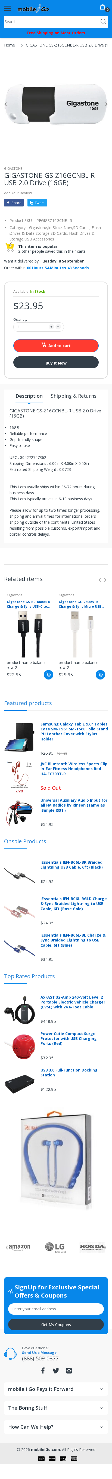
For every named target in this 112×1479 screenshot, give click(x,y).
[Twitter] (56, 1372)
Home (9, 45)
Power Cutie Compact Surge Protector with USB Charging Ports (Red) (69, 1038)
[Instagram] (69, 1372)
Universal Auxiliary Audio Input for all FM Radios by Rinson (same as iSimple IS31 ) (74, 805)
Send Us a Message (39, 1352)
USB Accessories (39, 239)
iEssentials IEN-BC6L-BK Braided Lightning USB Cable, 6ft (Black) (72, 865)
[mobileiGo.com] (33, 8)
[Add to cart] (48, 675)
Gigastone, (38, 227)
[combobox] (56, 21)
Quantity (20, 319)
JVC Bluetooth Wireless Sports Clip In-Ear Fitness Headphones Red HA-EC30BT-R (74, 768)
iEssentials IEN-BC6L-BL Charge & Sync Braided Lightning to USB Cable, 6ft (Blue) (73, 940)
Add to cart (59, 345)
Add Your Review (18, 192)
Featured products (28, 703)
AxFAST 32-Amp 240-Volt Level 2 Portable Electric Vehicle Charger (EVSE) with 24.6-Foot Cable (73, 1002)
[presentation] (99, 580)
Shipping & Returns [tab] (74, 396)
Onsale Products (25, 841)
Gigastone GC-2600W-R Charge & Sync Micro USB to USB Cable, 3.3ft (80, 604)
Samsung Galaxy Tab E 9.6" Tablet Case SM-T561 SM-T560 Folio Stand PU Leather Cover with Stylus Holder (74, 732)
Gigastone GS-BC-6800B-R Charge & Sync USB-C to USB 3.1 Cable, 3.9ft (28, 604)
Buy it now (56, 363)
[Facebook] (43, 1372)
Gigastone (15, 595)
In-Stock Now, (60, 227)
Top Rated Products (29, 976)
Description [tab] (29, 396)
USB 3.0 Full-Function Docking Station (69, 1072)
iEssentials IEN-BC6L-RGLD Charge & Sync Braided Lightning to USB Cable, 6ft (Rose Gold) (74, 903)
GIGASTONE (13, 168)
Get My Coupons (56, 1324)
